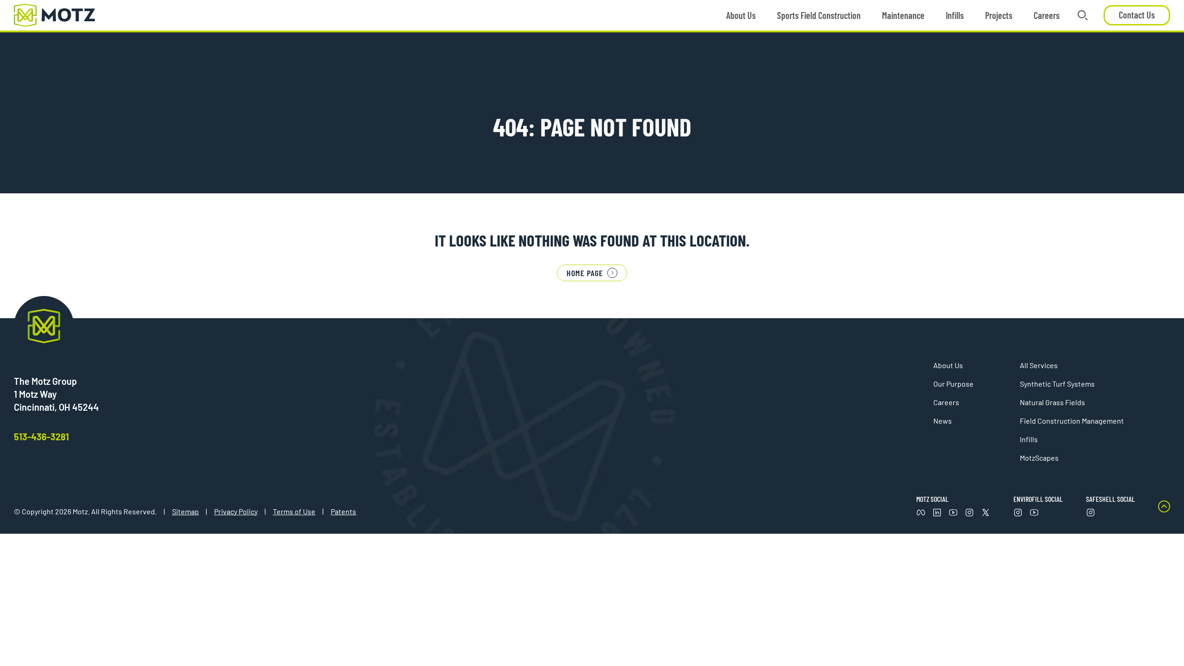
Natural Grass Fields (1052, 402)
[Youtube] (953, 512)
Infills (1029, 439)
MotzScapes (1039, 457)
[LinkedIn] (937, 512)
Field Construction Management (1072, 420)
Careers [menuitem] (1047, 15)
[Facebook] (920, 512)
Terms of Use (294, 511)
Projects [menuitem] (998, 15)
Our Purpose (953, 383)
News (942, 420)
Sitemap (185, 511)
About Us (948, 365)
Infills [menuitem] (955, 15)
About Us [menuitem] (741, 15)
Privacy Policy (236, 511)
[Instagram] (969, 512)
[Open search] (1083, 15)
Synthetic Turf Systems (1057, 383)
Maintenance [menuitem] (903, 15)
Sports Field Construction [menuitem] (819, 15)
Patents (343, 511)
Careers (946, 402)
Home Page (585, 273)
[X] (985, 512)
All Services (1039, 365)
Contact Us (1137, 14)
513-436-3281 (41, 436)
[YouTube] (1034, 512)
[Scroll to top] (1164, 509)
